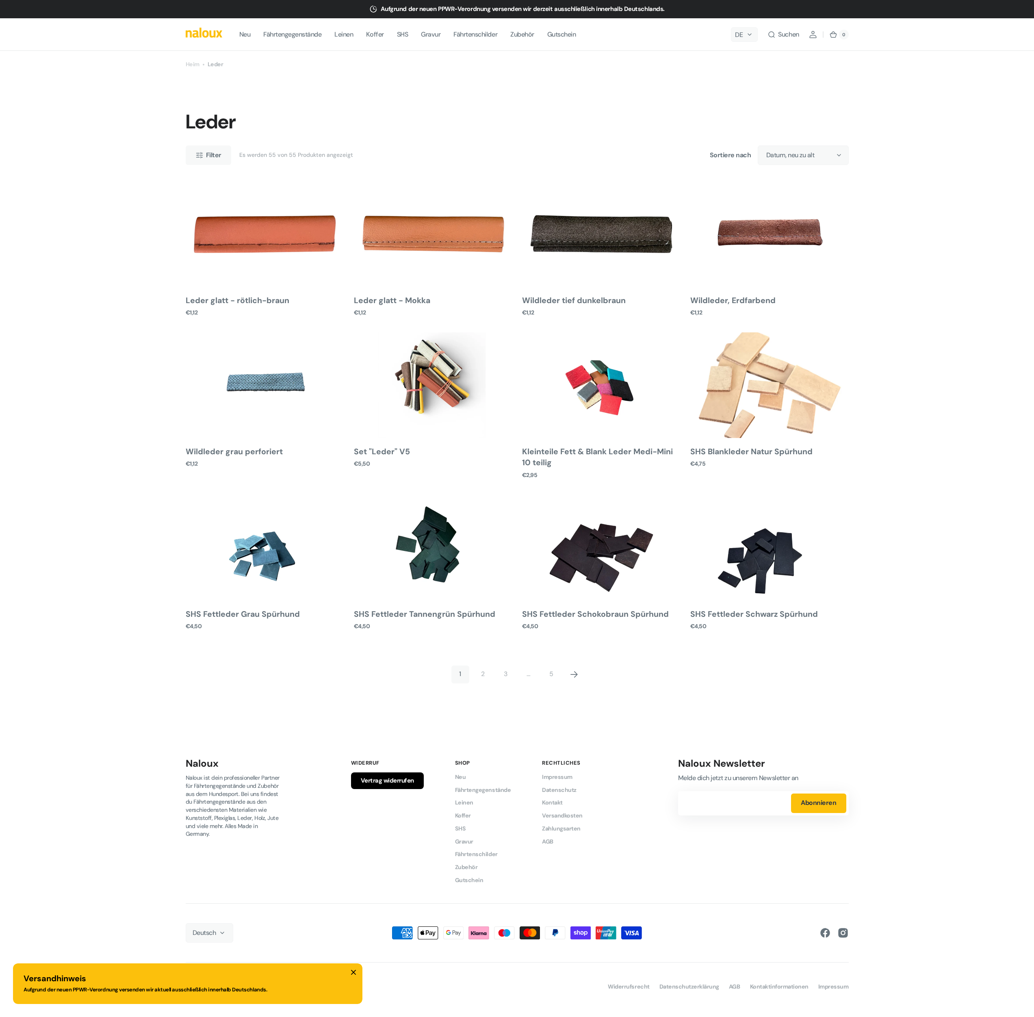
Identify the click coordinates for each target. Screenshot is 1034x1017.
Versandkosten (562, 815)
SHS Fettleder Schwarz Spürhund (754, 614)
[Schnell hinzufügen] (205, 267)
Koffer (463, 815)
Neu (460, 777)
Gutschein (469, 880)
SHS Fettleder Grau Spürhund (243, 614)
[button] (783, 34)
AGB (547, 841)
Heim (192, 64)
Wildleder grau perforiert (234, 452)
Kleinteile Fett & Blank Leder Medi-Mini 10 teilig (597, 457)
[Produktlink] (265, 248)
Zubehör (466, 867)
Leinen (464, 802)
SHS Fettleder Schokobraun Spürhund (595, 614)
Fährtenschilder (476, 854)
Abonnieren (818, 802)
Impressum (557, 777)
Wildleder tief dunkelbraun (574, 300)
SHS (460, 828)
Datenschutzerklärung (689, 986)
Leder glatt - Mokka (392, 300)
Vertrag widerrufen (387, 780)
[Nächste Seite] (574, 674)
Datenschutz (559, 790)
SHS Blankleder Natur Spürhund (751, 452)
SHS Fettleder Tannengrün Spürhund (424, 614)
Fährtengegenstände (483, 790)
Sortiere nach (730, 155)
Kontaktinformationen (779, 986)
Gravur (464, 841)
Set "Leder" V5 (382, 452)
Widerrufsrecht (628, 986)
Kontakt (552, 802)
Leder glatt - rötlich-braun (237, 300)
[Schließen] (353, 972)
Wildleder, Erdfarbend (733, 300)
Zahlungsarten (561, 828)
